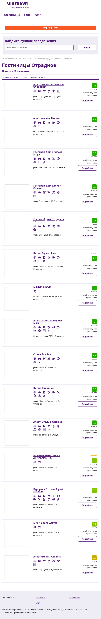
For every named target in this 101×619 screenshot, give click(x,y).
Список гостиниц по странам (14, 59)
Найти (87, 47)
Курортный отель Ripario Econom (48, 490)
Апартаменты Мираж (46, 118)
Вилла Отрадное (43, 388)
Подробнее (87, 100)
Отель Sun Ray (42, 354)
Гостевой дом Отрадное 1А (48, 220)
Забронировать (50, 27)
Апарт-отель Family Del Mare (47, 321)
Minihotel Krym (42, 286)
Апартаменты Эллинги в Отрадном (48, 85)
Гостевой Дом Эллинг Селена (47, 187)
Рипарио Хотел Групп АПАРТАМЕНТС (46, 456)
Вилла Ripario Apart (45, 253)
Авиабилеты (74, 597)
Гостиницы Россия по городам (40, 59)
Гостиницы (40, 597)
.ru (19, 5)
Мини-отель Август (45, 522)
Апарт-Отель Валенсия (47, 421)
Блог (38, 603)
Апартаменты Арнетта (47, 556)
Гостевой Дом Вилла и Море (47, 153)
